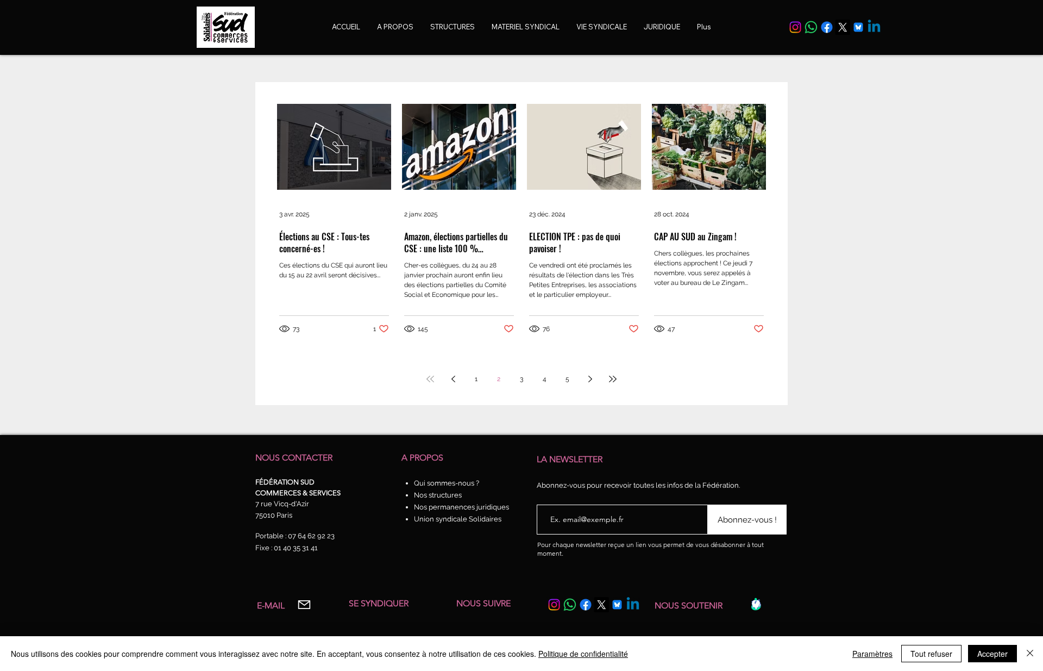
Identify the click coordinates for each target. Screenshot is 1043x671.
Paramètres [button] (872, 653)
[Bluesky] (858, 27)
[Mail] (304, 605)
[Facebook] (826, 27)
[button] (601, 27)
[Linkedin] (874, 27)
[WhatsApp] (811, 27)
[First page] (430, 379)
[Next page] (590, 379)
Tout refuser (931, 653)
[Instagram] (795, 27)
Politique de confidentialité (583, 653)
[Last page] (613, 379)
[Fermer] (1029, 653)
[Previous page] (453, 379)
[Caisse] (756, 604)
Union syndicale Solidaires (457, 519)
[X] (842, 27)
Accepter (992, 653)
